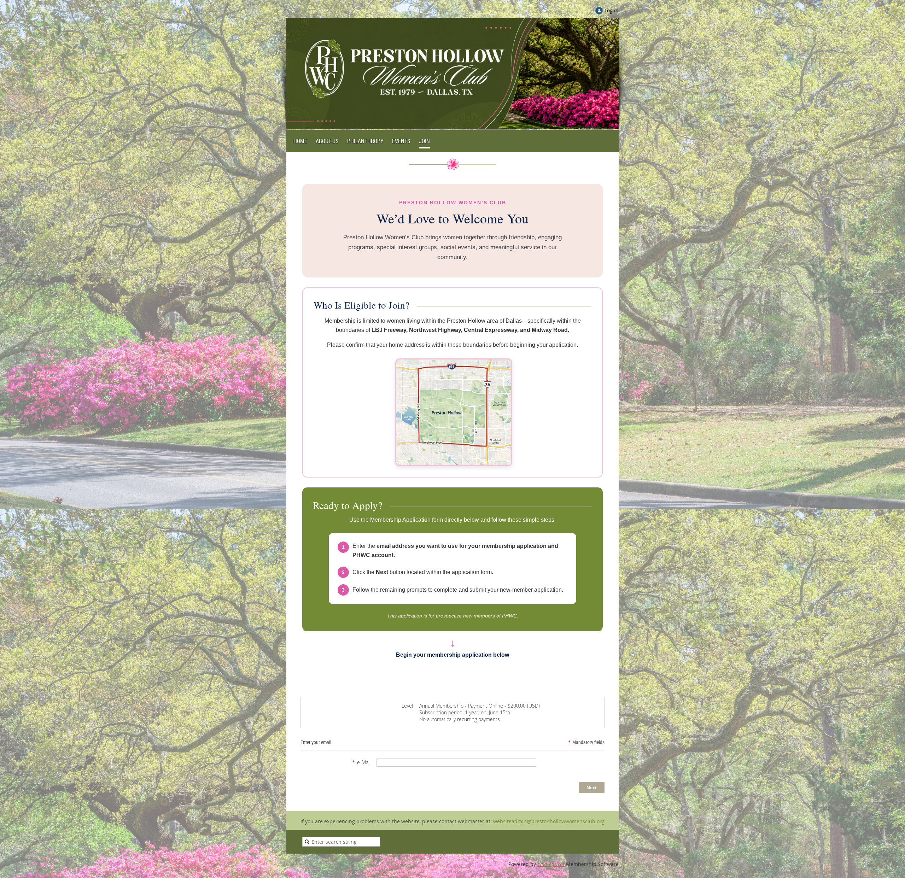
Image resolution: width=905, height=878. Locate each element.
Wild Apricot (551, 864)
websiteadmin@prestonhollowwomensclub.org (548, 821)
